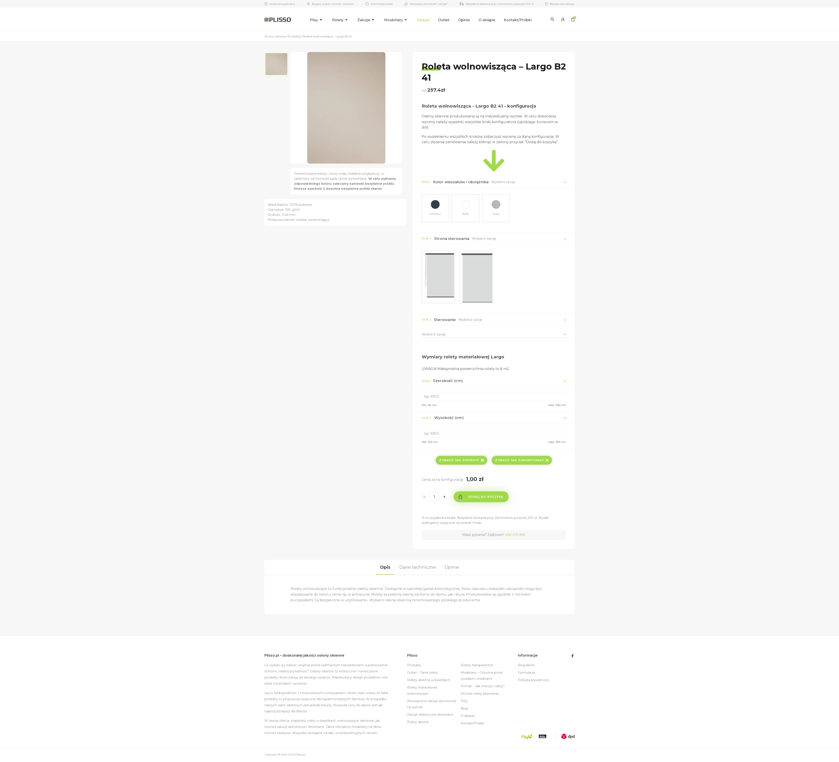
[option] (277, 64)
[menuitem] (316, 19)
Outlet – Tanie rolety (422, 673)
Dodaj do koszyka (485, 497)
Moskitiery (393, 20)
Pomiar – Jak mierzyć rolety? (483, 686)
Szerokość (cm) (442, 380)
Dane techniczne (417, 567)
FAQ (464, 701)
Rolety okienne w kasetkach (428, 680)
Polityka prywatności (533, 680)
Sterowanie (445, 319)
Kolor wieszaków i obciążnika (461, 182)
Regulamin (526, 665)
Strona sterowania (451, 238)
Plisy (314, 20)
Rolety (337, 20)
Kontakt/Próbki (518, 20)
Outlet (443, 20)
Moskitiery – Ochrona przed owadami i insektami (482, 676)
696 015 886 (515, 535)
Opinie (464, 20)
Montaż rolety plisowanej (480, 694)
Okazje (423, 20)
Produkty (414, 665)
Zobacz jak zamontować (519, 460)
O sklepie (486, 20)
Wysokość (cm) (443, 417)
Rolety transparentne (477, 665)
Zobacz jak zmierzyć (459, 460)
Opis (385, 567)
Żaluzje (363, 20)
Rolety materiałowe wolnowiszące (422, 690)
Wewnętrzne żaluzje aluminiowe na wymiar (431, 704)
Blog (464, 708)
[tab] (385, 567)
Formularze (526, 673)
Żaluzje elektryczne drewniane (430, 715)
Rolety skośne (418, 722)
